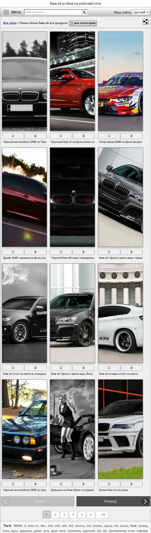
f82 (71, 526)
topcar (108, 526)
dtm (43, 526)
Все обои (10, 23)
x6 (116, 526)
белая (124, 526)
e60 (64, 526)
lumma (79, 526)
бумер (143, 526)
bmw (18, 525)
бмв (133, 526)
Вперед (110, 501)
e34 (50, 526)
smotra (97, 526)
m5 (88, 526)
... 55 (102, 514)
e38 (57, 526)
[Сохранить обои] (35, 135)
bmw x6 (33, 526)
